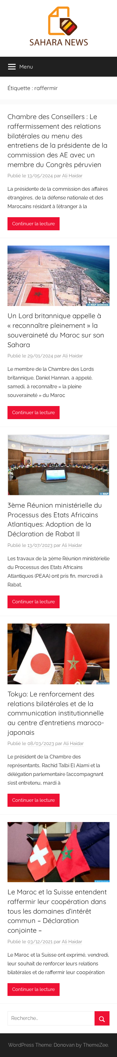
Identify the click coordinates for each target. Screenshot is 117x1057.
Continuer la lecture (33, 224)
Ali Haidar (72, 176)
